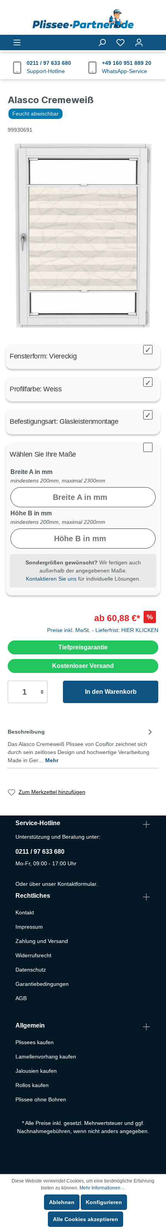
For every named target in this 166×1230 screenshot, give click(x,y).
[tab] (81, 744)
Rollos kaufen (32, 1085)
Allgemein (30, 1025)
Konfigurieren (104, 1202)
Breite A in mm (31, 472)
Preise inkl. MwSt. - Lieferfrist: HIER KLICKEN (102, 630)
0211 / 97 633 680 (39, 851)
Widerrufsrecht (33, 955)
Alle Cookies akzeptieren (85, 1219)
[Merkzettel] (120, 42)
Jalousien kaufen (36, 1071)
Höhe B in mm (31, 513)
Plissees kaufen (34, 1042)
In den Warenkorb (111, 691)
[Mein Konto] (139, 42)
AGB (21, 998)
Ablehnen (62, 1202)
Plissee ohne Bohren (40, 1099)
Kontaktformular (77, 884)
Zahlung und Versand (41, 941)
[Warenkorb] (153, 39)
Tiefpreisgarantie (83, 647)
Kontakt (24, 912)
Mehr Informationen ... (102, 1188)
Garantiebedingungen (42, 984)
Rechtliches (32, 895)
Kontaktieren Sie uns (51, 579)
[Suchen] (102, 42)
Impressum (29, 927)
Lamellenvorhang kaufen (45, 1056)
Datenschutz (30, 970)
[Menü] (17, 42)
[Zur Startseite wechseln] (83, 19)
